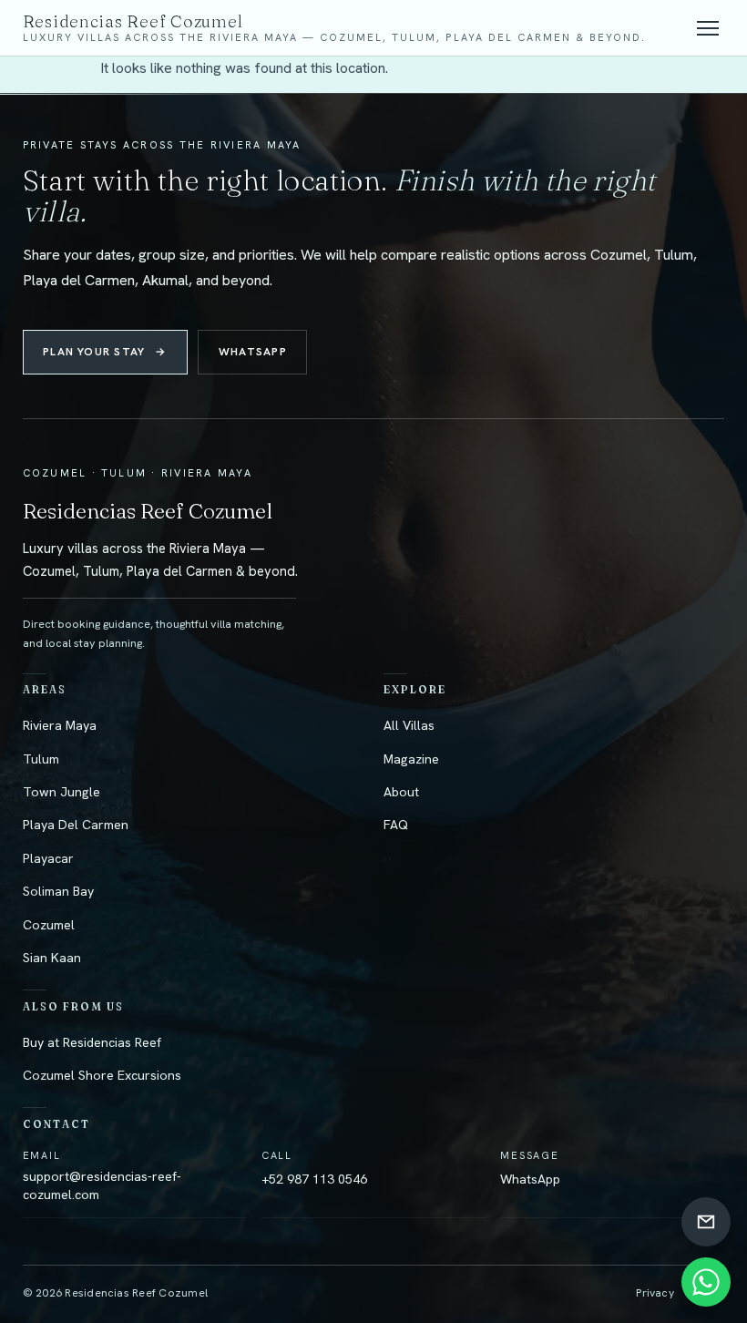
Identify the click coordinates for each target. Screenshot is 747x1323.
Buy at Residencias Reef (92, 1042)
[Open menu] (707, 28)
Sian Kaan (52, 957)
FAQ (396, 824)
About (401, 792)
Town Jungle (61, 792)
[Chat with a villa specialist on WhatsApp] (706, 1282)
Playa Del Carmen (75, 824)
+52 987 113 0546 (314, 1179)
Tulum (41, 759)
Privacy (655, 1293)
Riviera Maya (60, 725)
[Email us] (706, 1221)
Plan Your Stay (105, 351)
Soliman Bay (58, 891)
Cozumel (49, 925)
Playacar (48, 858)
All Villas (409, 725)
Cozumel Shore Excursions (102, 1075)
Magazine (411, 759)
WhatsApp (253, 351)
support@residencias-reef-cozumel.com (102, 1185)
